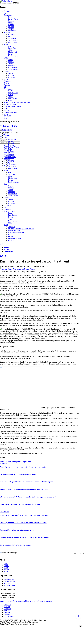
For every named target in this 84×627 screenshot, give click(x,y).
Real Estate (12, 42)
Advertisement (9, 585)
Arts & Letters (9, 89)
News (6, 137)
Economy (11, 34)
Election (11, 145)
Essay (10, 101)
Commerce (12, 38)
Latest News (4, 512)
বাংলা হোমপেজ (79, 553)
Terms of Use (9, 580)
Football (11, 62)
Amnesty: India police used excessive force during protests (23, 467)
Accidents (12, 31)
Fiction (10, 95)
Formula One (12, 68)
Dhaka (10, 23)
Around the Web (10, 104)
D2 (5, 87)
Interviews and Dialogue (12, 106)
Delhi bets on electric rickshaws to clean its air (18, 474)
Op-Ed (10, 73)
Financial (7, 85)
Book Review (13, 93)
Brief (6, 108)
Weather (11, 27)
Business (7, 33)
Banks (10, 36)
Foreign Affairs (13, 147)
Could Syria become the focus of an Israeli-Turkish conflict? (23, 523)
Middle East (12, 52)
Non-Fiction (12, 99)
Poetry (10, 91)
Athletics (11, 66)
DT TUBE (7, 116)
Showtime (7, 83)
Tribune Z (7, 79)
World (6, 44)
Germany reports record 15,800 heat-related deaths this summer (25, 538)
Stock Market (13, 40)
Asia (9, 46)
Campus (11, 29)
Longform (11, 77)
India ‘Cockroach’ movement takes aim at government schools (24, 489)
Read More (4, 464)
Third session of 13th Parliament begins (15, 545)
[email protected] (6, 601)
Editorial (11, 75)
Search (6, 570)
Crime (10, 17)
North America (13, 56)
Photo (6, 110)
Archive (6, 114)
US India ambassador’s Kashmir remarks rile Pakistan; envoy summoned (28, 497)
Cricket (10, 60)
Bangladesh (8, 15)
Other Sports (13, 69)
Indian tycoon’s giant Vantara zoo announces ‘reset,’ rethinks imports (27, 482)
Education (11, 21)
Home (6, 13)
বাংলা (1, 136)
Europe (10, 54)
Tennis (10, 64)
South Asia (12, 48)
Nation (10, 149)
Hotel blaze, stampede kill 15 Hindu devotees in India (20, 504)
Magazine (7, 81)
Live (5, 118)
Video (6, 568)
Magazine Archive (10, 112)
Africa (10, 50)
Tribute (10, 97)
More (6, 225)
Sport (6, 58)
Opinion (6, 71)
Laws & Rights (13, 19)
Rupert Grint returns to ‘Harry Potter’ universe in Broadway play (24, 515)
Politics (11, 25)
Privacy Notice (9, 582)
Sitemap (7, 584)
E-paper (7, 11)
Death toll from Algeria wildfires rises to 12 (16, 530)
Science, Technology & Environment (17, 103)
